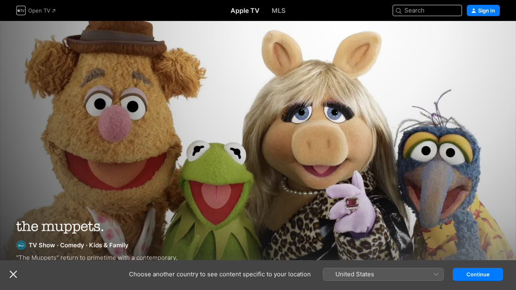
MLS (278, 10)
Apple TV (245, 10)
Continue (478, 274)
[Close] (13, 274)
